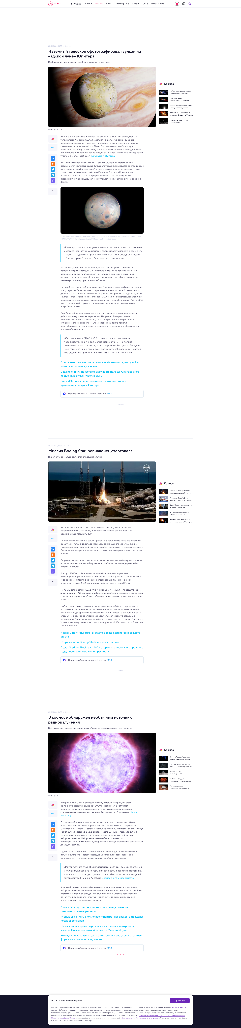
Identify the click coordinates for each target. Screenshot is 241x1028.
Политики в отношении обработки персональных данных (162, 1015)
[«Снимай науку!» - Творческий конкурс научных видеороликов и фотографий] (177, 4)
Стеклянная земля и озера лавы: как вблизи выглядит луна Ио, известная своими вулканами (100, 364)
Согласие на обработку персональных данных (140, 1018)
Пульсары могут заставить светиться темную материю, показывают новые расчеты (95, 909)
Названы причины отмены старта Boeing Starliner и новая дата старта (100, 635)
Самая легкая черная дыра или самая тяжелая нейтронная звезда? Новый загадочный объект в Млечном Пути (97, 928)
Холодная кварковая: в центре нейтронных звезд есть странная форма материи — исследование (101, 937)
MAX (109, 393)
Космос (68, 46)
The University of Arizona (102, 155)
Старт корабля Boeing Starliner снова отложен (90, 642)
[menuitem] (88, 4)
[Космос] (52, 139)
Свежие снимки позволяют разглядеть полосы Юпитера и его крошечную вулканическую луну (100, 373)
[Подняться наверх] (52, 191)
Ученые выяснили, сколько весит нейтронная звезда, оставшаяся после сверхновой (102, 918)
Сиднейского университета (118, 878)
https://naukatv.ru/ (179, 1007)
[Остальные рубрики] (52, 147)
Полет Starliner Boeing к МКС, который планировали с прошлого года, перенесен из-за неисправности (102, 649)
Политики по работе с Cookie (63, 1018)
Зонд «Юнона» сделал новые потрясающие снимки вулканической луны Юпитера (93, 383)
